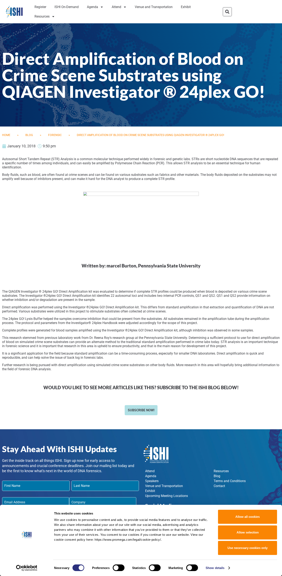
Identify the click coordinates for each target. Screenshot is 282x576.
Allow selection (248, 532)
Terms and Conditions (230, 481)
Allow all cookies (247, 516)
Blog (29, 135)
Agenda (92, 7)
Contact (219, 486)
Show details (215, 568)
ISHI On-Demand (67, 7)
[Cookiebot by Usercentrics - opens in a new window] (27, 568)
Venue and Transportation (154, 7)
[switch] (118, 567)
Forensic (55, 135)
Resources (42, 16)
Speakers (152, 481)
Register (40, 7)
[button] (227, 11)
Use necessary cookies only (247, 548)
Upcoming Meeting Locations (166, 496)
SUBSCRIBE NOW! (141, 410)
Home (6, 135)
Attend (116, 7)
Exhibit (186, 7)
